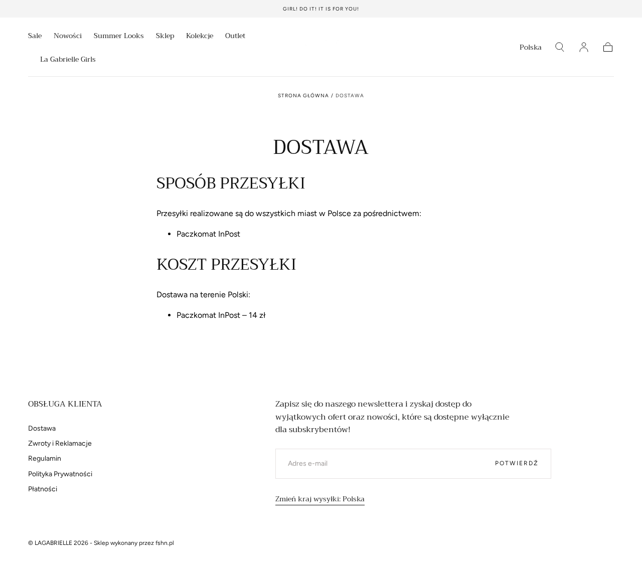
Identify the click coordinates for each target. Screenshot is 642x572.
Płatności (42, 489)
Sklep (165, 37)
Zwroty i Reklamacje (60, 443)
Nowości (68, 37)
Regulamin (44, 458)
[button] (531, 49)
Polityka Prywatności (60, 474)
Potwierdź (517, 463)
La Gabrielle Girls (68, 60)
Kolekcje (199, 37)
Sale (35, 37)
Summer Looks (119, 37)
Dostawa (42, 428)
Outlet (235, 37)
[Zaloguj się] (584, 47)
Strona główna (303, 95)
